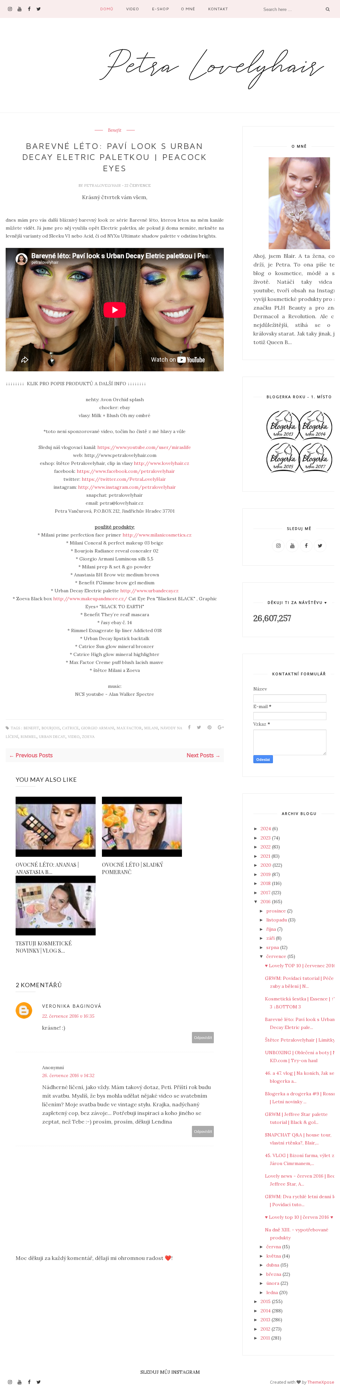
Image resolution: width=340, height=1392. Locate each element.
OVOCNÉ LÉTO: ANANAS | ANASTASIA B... (47, 868)
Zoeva (88, 736)
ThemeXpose (320, 1382)
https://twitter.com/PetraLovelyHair (124, 479)
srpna (273, 947)
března (274, 1274)
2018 (266, 883)
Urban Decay (52, 736)
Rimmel (29, 736)
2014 (266, 1311)
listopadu (277, 920)
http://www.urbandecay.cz (149, 591)
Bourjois (51, 728)
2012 (266, 1329)
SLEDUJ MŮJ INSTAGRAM (170, 1372)
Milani (151, 728)
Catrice (70, 728)
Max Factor (129, 728)
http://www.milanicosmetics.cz (157, 535)
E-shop (160, 8)
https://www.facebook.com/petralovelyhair (126, 471)
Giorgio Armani (97, 728)
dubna (273, 1265)
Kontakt (218, 8)
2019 (266, 874)
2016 (266, 902)
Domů (106, 8)
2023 (266, 838)
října (271, 929)
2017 (266, 893)
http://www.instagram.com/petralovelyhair (127, 487)
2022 (266, 847)
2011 (266, 1338)
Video (132, 8)
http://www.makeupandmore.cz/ (90, 599)
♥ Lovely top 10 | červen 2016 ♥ (299, 1217)
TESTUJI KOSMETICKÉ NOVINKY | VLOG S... (44, 947)
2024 (266, 829)
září (271, 938)
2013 (266, 1320)
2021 (266, 856)
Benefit (115, 130)
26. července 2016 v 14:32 (68, 1075)
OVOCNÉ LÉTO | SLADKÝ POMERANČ (132, 868)
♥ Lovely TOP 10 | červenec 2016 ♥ (302, 966)
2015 (266, 1301)
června (274, 1247)
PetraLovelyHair (103, 185)
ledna (272, 1292)
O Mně (188, 8)
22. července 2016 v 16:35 (68, 1016)
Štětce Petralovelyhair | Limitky (300, 1040)
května (274, 1256)
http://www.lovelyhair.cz (161, 463)
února (273, 1283)
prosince (276, 911)
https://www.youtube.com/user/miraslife (144, 447)
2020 (267, 865)
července (277, 956)
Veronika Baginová (72, 1006)
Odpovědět (203, 1037)
